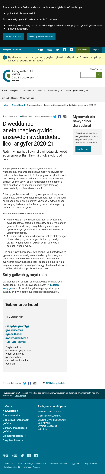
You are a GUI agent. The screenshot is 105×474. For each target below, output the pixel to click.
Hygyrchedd (76, 463)
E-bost (65, 117)
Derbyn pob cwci (13, 36)
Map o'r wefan (96, 68)
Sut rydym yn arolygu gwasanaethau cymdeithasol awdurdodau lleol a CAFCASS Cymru (17, 334)
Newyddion (15, 90)
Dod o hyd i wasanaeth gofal (49, 90)
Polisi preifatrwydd (12, 466)
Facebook (60, 117)
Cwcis (19, 463)
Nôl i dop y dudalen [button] (56, 383)
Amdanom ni (28, 90)
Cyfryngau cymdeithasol (36, 463)
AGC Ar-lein (83, 50)
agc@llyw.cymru (53, 415)
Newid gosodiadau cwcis (41, 36)
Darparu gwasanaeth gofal (76, 90)
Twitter (55, 117)
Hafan (4, 90)
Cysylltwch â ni (27, 97)
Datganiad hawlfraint (58, 463)
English (96, 49)
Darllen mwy (84, 149)
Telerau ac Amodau (31, 466)
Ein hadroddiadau (10, 97)
